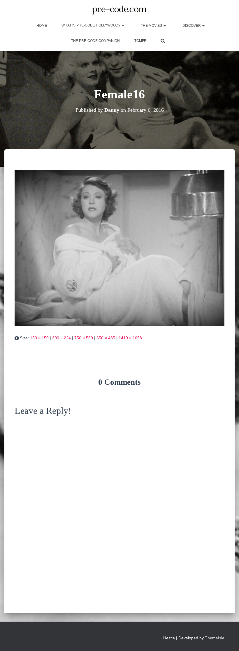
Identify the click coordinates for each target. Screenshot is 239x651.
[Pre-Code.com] (119, 10)
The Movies (151, 26)
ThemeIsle (214, 638)
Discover (192, 26)
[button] (122, 25)
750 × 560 (83, 338)
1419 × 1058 (130, 338)
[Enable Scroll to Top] (227, 639)
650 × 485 (105, 338)
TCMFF (140, 41)
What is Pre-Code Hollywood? (91, 25)
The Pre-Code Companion (95, 41)
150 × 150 (39, 338)
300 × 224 (61, 338)
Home (41, 26)
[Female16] (119, 247)
